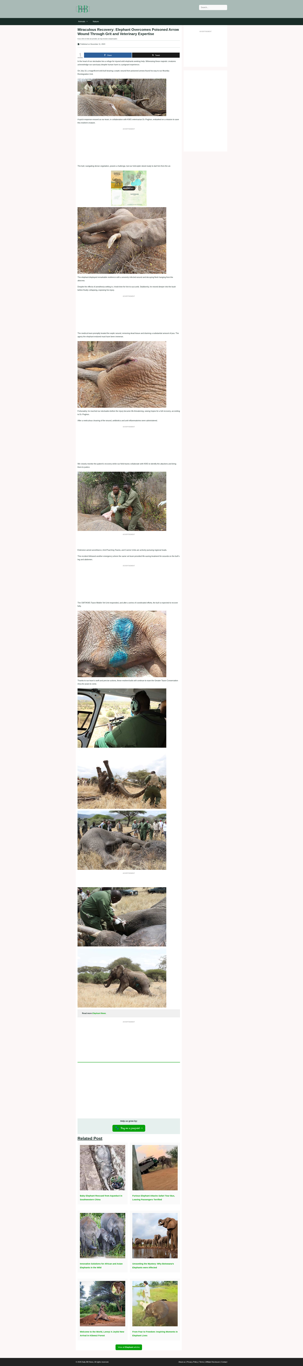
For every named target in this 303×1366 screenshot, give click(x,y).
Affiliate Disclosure (212, 1362)
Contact (224, 1362)
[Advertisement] (129, 147)
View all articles (129, 1347)
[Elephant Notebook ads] (129, 205)
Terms (201, 1362)
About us (181, 1362)
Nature (96, 21)
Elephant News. (99, 1013)
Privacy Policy (192, 1362)
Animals (81, 21)
